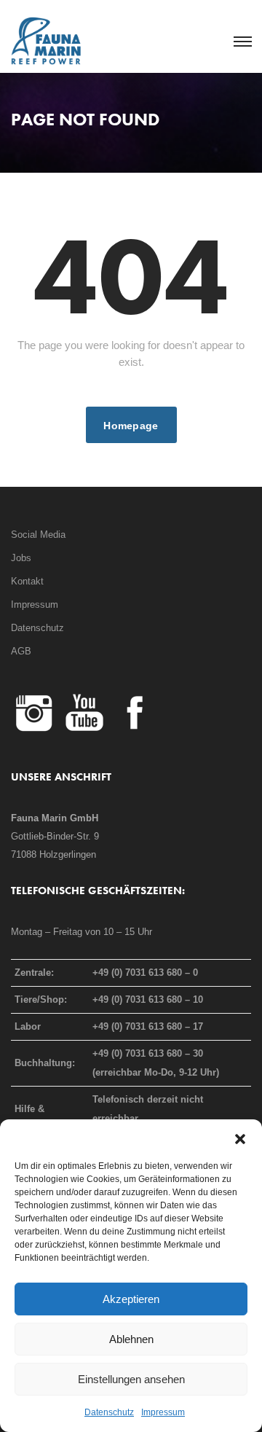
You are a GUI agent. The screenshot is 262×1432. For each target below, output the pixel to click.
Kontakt (27, 581)
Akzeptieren (131, 1299)
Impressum (163, 1412)
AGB (21, 651)
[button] (240, 1137)
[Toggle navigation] (242, 42)
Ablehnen (131, 1339)
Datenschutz (109, 1412)
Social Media (38, 534)
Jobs (21, 557)
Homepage (130, 425)
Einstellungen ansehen (131, 1379)
